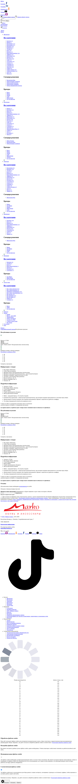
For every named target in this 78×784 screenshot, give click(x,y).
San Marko (9, 205)
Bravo (8, 92)
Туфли (9, 68)
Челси (9, 73)
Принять (19, 782)
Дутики (9, 49)
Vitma (8, 307)
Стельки (10, 299)
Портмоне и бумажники (14, 291)
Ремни (9, 298)
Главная (3, 329)
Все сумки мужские (13, 290)
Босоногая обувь (11, 80)
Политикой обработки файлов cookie (61, 742)
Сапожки (10, 64)
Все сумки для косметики (14, 293)
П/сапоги (10, 58)
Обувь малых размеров (13, 84)
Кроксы (10, 52)
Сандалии (10, 61)
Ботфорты (10, 47)
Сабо (9, 60)
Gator (8, 96)
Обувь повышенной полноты (14, 85)
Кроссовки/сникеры (13, 53)
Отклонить (13, 782)
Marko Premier (10, 141)
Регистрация (4, 25)
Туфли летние (11, 69)
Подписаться (19, 493)
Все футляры (11, 297)
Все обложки (11, 295)
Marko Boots (10, 208)
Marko (8, 93)
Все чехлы (11, 294)
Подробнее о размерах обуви (8, 352)
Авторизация (4, 24)
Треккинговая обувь (13, 129)
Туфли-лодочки (12, 71)
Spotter (8, 95)
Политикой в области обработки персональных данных (33, 498)
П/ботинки (11, 56)
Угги (9, 72)
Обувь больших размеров (13, 81)
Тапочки (10, 67)
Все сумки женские (13, 288)
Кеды (9, 50)
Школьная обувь (11, 197)
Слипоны (10, 65)
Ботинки (10, 46)
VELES (9, 157)
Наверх (2, 328)
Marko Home (10, 98)
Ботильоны (11, 45)
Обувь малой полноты (12, 83)
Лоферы (10, 54)
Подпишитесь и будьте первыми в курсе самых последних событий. (26, 491)
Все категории (9, 38)
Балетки (10, 41)
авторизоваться (23, 486)
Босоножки (11, 43)
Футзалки (10, 133)
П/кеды (10, 57)
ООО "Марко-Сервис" (7, 516)
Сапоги (10, 62)
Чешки (9, 191)
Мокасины (10, 116)
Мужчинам (8, 329)
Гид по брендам (11, 99)
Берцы (9, 42)
